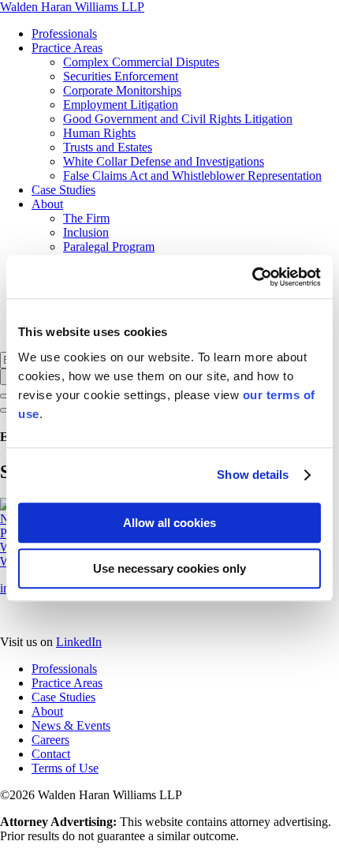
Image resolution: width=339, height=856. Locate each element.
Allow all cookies (169, 522)
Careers (50, 739)
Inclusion (86, 232)
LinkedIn (79, 642)
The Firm (86, 218)
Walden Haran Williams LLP (72, 6)
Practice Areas (67, 47)
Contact (51, 754)
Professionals (64, 33)
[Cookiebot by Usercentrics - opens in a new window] (252, 277)
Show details (253, 474)
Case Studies (63, 189)
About (47, 204)
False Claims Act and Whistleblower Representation (192, 175)
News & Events (71, 725)
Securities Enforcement (120, 76)
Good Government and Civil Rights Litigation (177, 118)
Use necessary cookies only (169, 568)
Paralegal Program (109, 246)
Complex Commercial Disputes (141, 62)
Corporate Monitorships (122, 90)
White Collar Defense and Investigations (163, 161)
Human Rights (99, 133)
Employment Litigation (120, 104)
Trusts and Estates (107, 147)
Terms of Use (65, 768)
